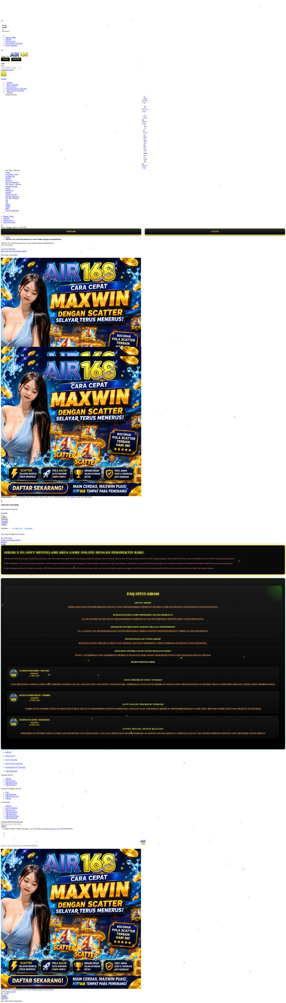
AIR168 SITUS (11, 785)
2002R (7, 204)
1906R (7, 206)
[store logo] (19, 56)
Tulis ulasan (28, 528)
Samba (7, 188)
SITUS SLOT (10, 41)
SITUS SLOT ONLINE (14, 43)
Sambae (8, 192)
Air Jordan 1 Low (11, 174)
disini (72, 497)
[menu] (143, 148)
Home (7, 237)
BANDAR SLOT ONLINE (15, 767)
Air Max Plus (10, 176)
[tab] (143, 79)
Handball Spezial (11, 186)
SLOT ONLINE (11, 45)
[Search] (3, 73)
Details (3, 544)
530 (6, 200)
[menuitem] (9, 82)
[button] (5, 351)
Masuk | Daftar (10, 37)
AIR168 (8, 39)
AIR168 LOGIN (9, 222)
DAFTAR (71, 231)
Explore (3, 79)
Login (5, 59)
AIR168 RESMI (11, 771)
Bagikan (4, 542)
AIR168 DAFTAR (12, 816)
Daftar (16, 59)
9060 (7, 208)
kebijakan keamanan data (50, 829)
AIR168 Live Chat (12, 796)
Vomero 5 (8, 180)
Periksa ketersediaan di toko (11, 540)
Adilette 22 (9, 190)
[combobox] (11, 68)
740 (6, 202)
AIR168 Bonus (10, 794)
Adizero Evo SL (11, 194)
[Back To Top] (2, 999)
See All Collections (12, 182)
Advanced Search (7, 70)
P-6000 (8, 178)
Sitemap (8, 798)
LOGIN (215, 231)
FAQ (7, 792)
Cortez (7, 172)
